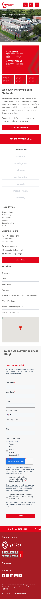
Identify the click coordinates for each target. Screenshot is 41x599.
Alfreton (20, 157)
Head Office (21, 149)
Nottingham (20, 163)
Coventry (20, 198)
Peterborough (20, 191)
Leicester (20, 170)
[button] (8, 79)
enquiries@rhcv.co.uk (14, 250)
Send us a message (20, 127)
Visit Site (20, 260)
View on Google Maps (13, 254)
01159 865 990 (11, 246)
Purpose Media (20, 593)
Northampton (20, 177)
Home (4, 15)
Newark (21, 184)
